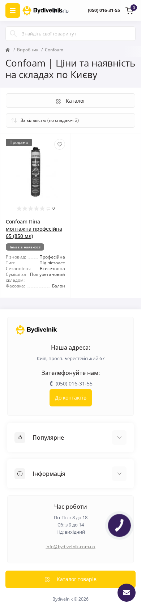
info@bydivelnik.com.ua (70, 546)
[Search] (13, 33)
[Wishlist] (59, 144)
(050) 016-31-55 (104, 10)
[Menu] (12, 10)
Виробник (27, 50)
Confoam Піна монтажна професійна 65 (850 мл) (34, 228)
